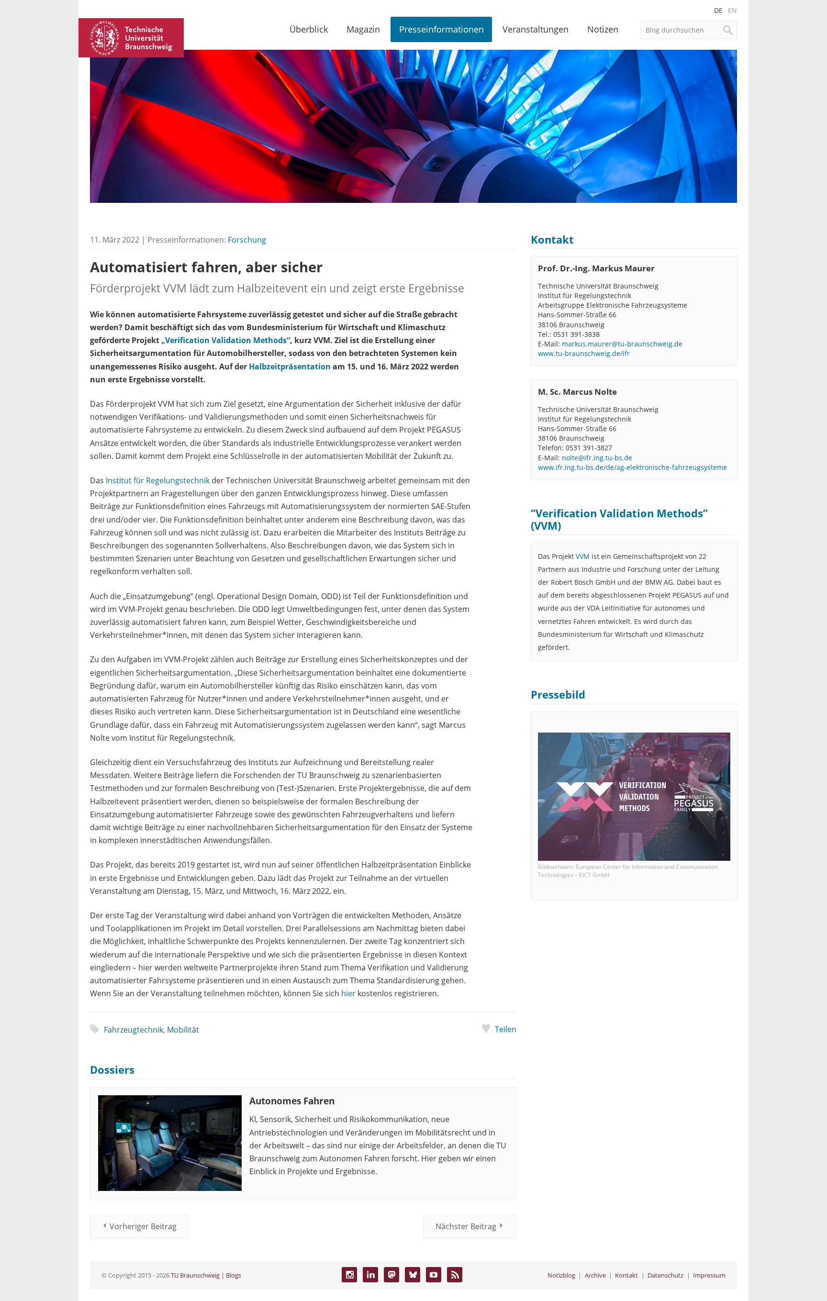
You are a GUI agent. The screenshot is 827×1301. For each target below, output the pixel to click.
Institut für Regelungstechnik (158, 480)
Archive (595, 1275)
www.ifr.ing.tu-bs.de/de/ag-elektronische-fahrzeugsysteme (632, 467)
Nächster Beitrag (466, 1226)
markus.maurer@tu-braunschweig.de (622, 343)
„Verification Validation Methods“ (225, 340)
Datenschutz (665, 1275)
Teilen (505, 1029)
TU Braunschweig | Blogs (206, 1275)
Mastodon (391, 1274)
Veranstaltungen (536, 29)
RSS (454, 1274)
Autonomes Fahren (292, 1100)
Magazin (363, 29)
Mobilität (183, 1029)
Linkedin (370, 1274)
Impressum (709, 1275)
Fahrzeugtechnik (133, 1029)
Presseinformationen (441, 29)
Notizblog (561, 1275)
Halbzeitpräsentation (290, 366)
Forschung (247, 239)
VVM (583, 556)
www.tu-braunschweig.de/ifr (584, 353)
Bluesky (412, 1274)
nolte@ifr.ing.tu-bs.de (597, 457)
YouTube (433, 1274)
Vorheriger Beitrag (143, 1226)
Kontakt (626, 1275)
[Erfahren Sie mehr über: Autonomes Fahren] (170, 1143)
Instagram (349, 1274)
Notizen (602, 29)
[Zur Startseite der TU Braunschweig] (131, 36)
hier (348, 993)
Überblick (309, 29)
